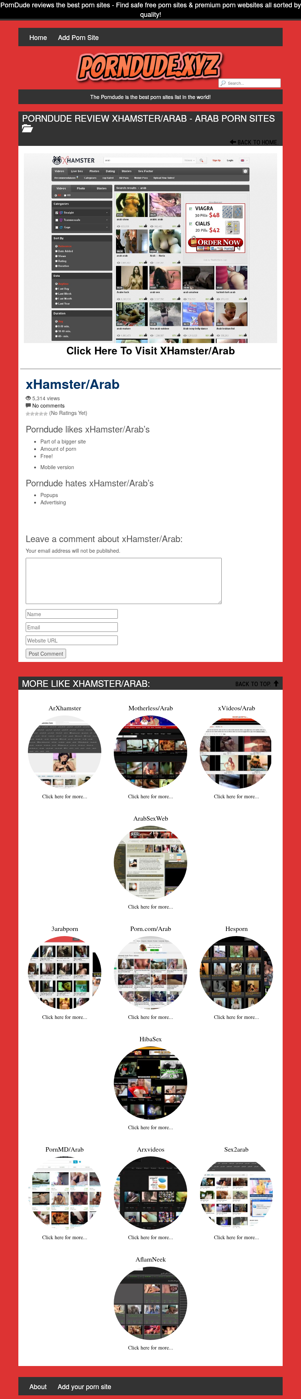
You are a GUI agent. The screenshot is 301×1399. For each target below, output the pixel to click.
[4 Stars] (41, 414)
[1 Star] (28, 414)
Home (38, 37)
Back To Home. (257, 142)
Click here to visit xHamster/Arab (150, 350)
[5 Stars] (45, 414)
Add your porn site (84, 1386)
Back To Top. (254, 684)
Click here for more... (64, 796)
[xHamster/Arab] (150, 248)
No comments (48, 405)
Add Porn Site (78, 37)
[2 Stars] (32, 414)
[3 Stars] (37, 414)
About (38, 1386)
